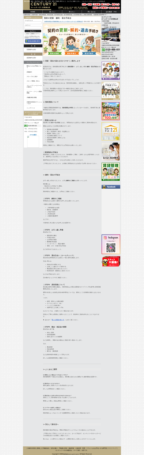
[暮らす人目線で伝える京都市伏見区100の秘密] (111, 111)
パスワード (27, 25)
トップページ (31, 108)
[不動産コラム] (111, 91)
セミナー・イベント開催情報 (34, 92)
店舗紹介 (29, 72)
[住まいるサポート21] (111, 131)
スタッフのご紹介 (32, 76)
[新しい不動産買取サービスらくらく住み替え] (111, 151)
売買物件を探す (31, 49)
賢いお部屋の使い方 (58, 320)
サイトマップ (112, 448)
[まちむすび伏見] (111, 70)
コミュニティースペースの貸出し (34, 86)
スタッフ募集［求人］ (33, 81)
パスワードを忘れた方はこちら (32, 36)
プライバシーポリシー (34, 37)
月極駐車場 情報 (32, 97)
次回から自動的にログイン (33, 33)
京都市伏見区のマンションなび (34, 102)
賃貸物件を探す (31, 58)
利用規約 (27, 37)
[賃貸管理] (111, 171)
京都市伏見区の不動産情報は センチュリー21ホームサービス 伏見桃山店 (63, 21)
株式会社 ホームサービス (71, 454)
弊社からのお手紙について (34, 66)
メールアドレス (29, 20)
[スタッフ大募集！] (111, 261)
